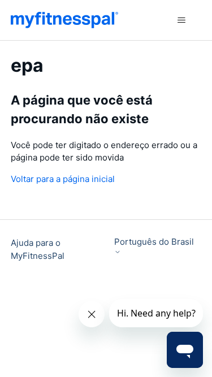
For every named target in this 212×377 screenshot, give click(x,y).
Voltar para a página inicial (63, 179)
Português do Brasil (154, 242)
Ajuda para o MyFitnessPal (37, 249)
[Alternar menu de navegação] (181, 20)
